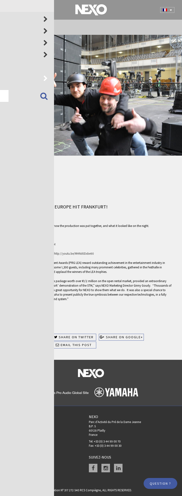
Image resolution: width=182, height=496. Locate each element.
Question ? (160, 483)
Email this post (75, 345)
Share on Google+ (124, 337)
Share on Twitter (76, 337)
